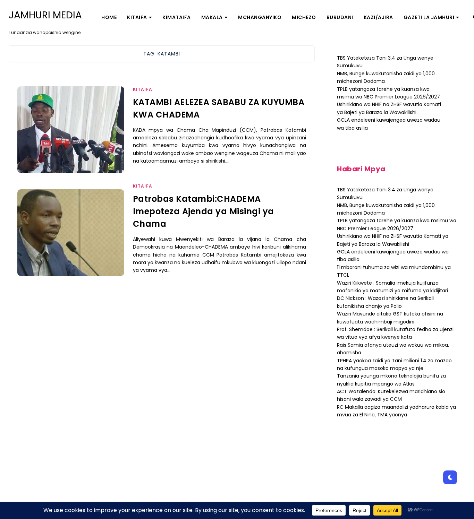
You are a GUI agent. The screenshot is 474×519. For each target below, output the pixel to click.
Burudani (340, 17)
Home (109, 17)
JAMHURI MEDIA (45, 15)
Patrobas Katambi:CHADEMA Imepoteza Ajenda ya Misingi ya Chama (203, 211)
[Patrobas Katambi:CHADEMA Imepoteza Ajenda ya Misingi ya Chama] (70, 241)
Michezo (304, 17)
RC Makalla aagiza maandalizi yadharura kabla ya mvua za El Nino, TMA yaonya (396, 411)
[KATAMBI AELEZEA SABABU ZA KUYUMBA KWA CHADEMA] (70, 138)
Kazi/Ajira (378, 17)
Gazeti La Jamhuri (429, 17)
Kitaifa (137, 17)
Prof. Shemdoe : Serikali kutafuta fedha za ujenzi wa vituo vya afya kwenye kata (395, 333)
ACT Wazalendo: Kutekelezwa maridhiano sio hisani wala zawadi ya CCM (391, 395)
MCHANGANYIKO (259, 17)
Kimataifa (176, 17)
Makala (212, 17)
